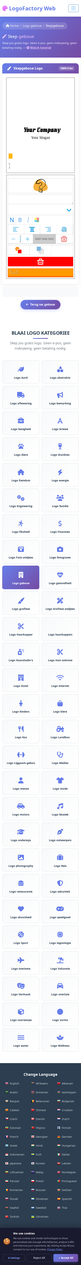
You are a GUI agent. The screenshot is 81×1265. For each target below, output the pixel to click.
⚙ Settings (14, 1258)
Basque (14, 1101)
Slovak (14, 1199)
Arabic (14, 1092)
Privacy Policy (55, 1249)
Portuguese (69, 1181)
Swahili (14, 1207)
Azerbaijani (69, 1092)
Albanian (67, 1083)
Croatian (67, 1110)
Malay (39, 1172)
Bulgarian (68, 1101)
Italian (66, 1154)
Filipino (40, 1128)
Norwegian (69, 1172)
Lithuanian (17, 1172)
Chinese (41, 1110)
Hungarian (69, 1145)
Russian (41, 1190)
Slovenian (42, 1199)
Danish (40, 1119)
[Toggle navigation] (73, 8)
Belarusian (42, 1101)
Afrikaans (42, 1083)
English (14, 1083)
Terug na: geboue (42, 304)
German (67, 1136)
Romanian (16, 1190)
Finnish (66, 1128)
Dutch (66, 1119)
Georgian (42, 1136)
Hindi (39, 1145)
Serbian (67, 1190)
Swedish (41, 1207)
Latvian (66, 1163)
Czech (13, 1119)
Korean (40, 1163)
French (14, 1136)
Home (14, 26)
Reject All (39, 1258)
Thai (64, 1207)
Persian (14, 1181)
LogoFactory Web (32, 8)
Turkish (14, 1216)
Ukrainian (42, 1216)
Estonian (15, 1128)
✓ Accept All (65, 1258)
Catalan (14, 1110)
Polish (40, 1181)
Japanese (15, 1163)
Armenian (42, 1092)
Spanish (67, 1199)
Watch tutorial (40, 47)
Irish (39, 1154)
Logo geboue (32, 26)
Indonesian (17, 1154)
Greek (13, 1145)
